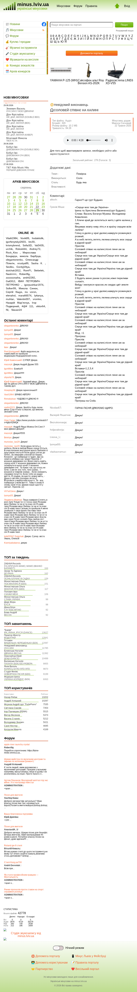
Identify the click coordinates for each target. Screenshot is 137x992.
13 (25, 203)
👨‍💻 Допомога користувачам (49, 962)
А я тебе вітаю (12, 610)
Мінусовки (63, 6)
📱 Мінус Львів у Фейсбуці (88, 956)
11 (14, 203)
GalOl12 (10, 281)
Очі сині (9, 648)
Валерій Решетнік (60, 415)
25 (14, 210)
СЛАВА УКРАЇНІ (12, 599)
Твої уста (11, 141)
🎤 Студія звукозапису (20, 53)
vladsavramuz (58, 451)
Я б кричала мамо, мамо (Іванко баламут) (23, 567)
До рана (8, 573)
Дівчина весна (12, 653)
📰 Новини (13, 24)
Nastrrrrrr (11, 274)
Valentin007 (23, 299)
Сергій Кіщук (14, 291)
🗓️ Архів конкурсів (18, 71)
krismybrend (13, 245)
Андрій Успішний (12, 701)
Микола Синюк (28, 288)
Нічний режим (74, 947)
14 (31, 203)
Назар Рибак (10, 697)
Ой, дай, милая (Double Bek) (23, 117)
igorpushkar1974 (33, 284)
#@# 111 (27, 306)
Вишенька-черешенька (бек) (21, 643)
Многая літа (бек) (14, 589)
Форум (77, 6)
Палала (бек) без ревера (18, 663)
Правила (91, 6)
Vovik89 (24, 238)
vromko (37, 299)
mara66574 (24, 295)
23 (43, 206)
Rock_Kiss (13, 252)
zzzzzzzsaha (13, 277)
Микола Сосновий (121, 123)
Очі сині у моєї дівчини (20, 111)
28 (14, 197)
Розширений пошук (124, 31)
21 (31, 206)
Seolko (10, 266)
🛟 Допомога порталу (45, 956)
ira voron (30, 291)
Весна (8, 615)
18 (14, 206)
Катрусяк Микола (12, 729)
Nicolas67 (55, 407)
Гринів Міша (57, 206)
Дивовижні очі (15, 161)
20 (25, 206)
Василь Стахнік (12, 718)
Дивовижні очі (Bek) (18, 155)
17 (8, 206)
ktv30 (32, 241)
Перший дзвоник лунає (20, 170)
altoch (53, 199)
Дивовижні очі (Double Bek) (22, 149)
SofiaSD (27, 245)
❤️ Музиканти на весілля (22, 59)
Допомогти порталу (91, 53)
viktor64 (40, 306)
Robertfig (24, 274)
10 (8, 203)
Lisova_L (55, 437)
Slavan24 (16, 309)
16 (43, 203)
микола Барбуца (30, 256)
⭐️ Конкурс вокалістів (20, 65)
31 (31, 197)
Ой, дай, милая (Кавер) (19, 135)
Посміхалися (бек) (15, 584)
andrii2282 (29, 277)
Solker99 (11, 288)
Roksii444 (21, 249)
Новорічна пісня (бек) (17, 674)
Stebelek (39, 270)
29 (20, 197)
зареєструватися (59, 153)
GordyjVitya (22, 266)
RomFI (27, 270)
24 (8, 210)
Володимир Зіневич (14, 722)
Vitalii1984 (11, 238)
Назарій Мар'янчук (17, 302)
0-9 (52, 35)
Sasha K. (38, 263)
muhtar (10, 299)
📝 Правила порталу (85, 962)
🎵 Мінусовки (14, 30)
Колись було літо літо (17, 669)
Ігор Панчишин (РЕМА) (15, 711)
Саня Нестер (10, 726)
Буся (7, 604)
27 (8, 197)
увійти (108, 150)
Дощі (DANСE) (11, 658)
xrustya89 (22, 263)
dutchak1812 (13, 270)
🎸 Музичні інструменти (21, 47)
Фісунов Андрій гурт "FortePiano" (20, 704)
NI (7, 309)
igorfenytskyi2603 (16, 241)
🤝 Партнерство (42, 969)
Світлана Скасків (12, 708)
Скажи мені (11, 594)
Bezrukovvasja (58, 422)
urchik (9, 249)
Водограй (10, 637)
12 (20, 203)
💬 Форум (12, 35)
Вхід (127, 6)
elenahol (11, 295)
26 (20, 210)
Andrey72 (34, 249)
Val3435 (39, 245)
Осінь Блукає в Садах (17, 578)
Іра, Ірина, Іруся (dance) (18, 632)
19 (20, 206)
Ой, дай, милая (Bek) (18, 123)
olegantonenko (14, 259)
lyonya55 (55, 444)
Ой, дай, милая (15, 129)
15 (37, 203)
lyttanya (38, 295)
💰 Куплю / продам (18, 41)
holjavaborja (57, 429)
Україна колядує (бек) (17, 679)
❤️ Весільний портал (85, 969)
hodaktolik (37, 238)
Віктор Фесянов (12, 715)
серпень (26, 187)
